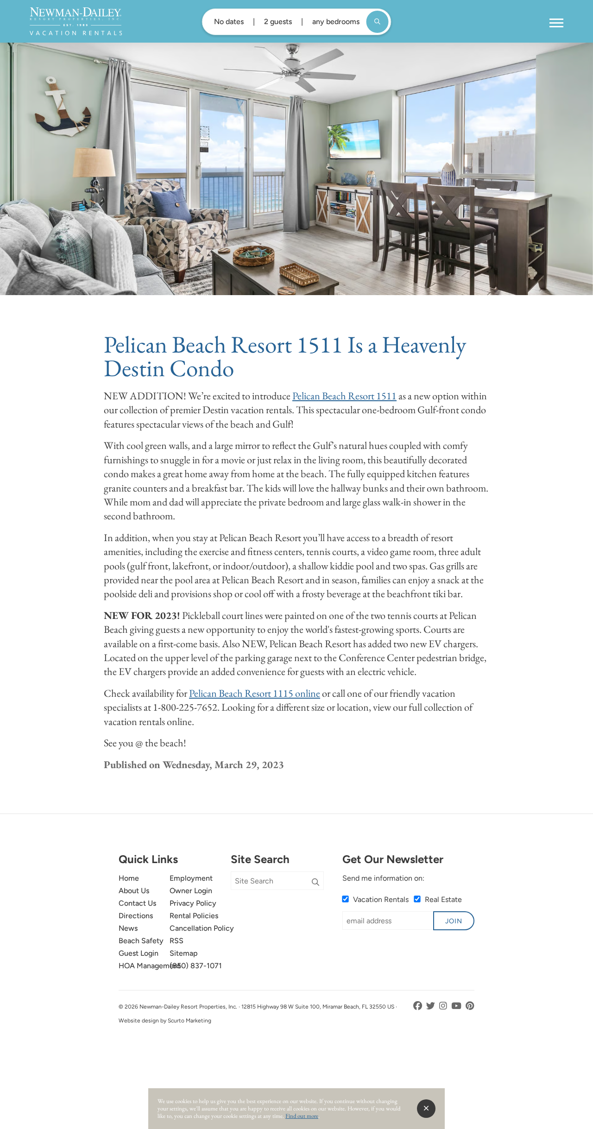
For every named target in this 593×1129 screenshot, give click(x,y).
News (128, 928)
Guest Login (138, 953)
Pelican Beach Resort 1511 (344, 396)
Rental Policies (194, 915)
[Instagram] (444, 1006)
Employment (191, 878)
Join (453, 921)
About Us (134, 890)
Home (129, 878)
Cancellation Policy (202, 928)
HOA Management (150, 965)
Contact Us (137, 903)
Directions (136, 915)
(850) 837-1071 (196, 965)
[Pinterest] (470, 1006)
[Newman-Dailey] (76, 21)
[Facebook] (418, 1006)
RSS (176, 940)
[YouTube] (457, 1006)
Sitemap (184, 953)
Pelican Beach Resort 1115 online (254, 693)
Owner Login (191, 890)
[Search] (315, 882)
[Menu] (556, 23)
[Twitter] (431, 1006)
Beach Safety (141, 940)
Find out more (301, 1116)
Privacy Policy (193, 903)
